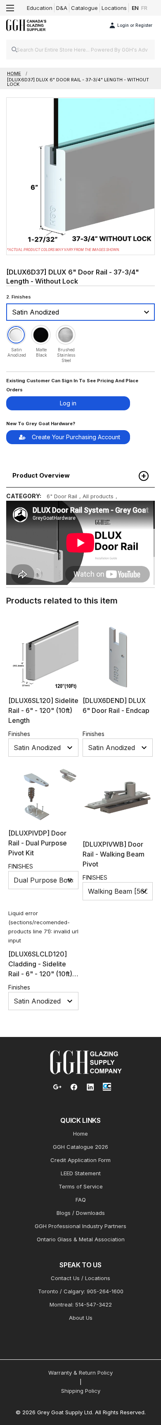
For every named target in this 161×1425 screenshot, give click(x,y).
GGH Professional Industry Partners (80, 1226)
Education (39, 8)
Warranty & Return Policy (80, 1372)
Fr (144, 8)
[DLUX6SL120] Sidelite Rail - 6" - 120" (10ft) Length (43, 710)
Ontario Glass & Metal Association (81, 1239)
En (135, 8)
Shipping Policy (80, 1390)
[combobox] (80, 49)
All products (98, 496)
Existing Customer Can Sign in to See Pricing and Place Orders (72, 385)
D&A (61, 8)
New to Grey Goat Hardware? (40, 423)
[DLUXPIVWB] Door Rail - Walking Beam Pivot (113, 854)
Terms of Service (81, 1186)
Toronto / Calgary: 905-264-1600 (80, 1291)
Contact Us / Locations (80, 1278)
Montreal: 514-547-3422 (81, 1304)
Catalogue (84, 8)
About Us (80, 1317)
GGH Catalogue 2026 (80, 1146)
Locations (114, 8)
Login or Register (134, 25)
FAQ (81, 1199)
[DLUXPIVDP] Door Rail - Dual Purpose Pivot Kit (37, 843)
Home (80, 1133)
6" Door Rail (62, 496)
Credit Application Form (80, 1160)
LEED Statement (81, 1173)
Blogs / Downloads (81, 1213)
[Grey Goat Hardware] (86, 1061)
